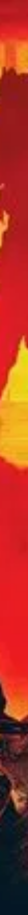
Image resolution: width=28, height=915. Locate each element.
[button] (14, 314)
